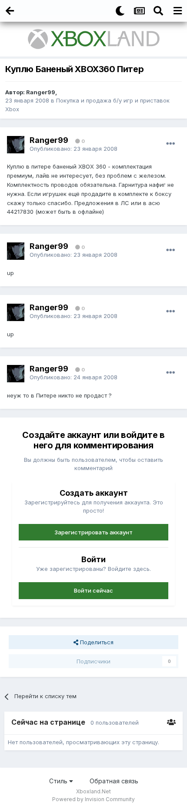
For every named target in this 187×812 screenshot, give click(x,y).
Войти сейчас (93, 590)
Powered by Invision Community (93, 799)
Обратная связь (114, 781)
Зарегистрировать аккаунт (93, 532)
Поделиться (96, 642)
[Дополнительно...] (170, 144)
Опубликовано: (73, 148)
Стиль (59, 781)
